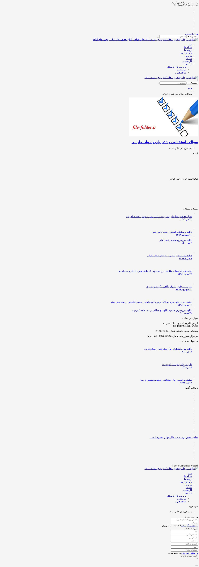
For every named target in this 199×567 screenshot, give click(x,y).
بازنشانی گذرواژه (189, 525)
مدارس (188, 55)
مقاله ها (188, 47)
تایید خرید (181, 69)
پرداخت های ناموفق (176, 67)
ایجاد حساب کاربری (189, 556)
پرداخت (188, 64)
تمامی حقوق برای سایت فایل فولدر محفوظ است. (174, 437)
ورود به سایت (191, 528)
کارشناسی (187, 61)
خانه (190, 44)
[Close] (197, 565)
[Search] (158, 37)
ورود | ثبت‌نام (191, 33)
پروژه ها (188, 50)
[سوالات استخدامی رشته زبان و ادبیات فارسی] (163, 135)
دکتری (189, 58)
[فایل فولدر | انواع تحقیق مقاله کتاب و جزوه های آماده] (171, 77)
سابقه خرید (180, 72)
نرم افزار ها (186, 53)
